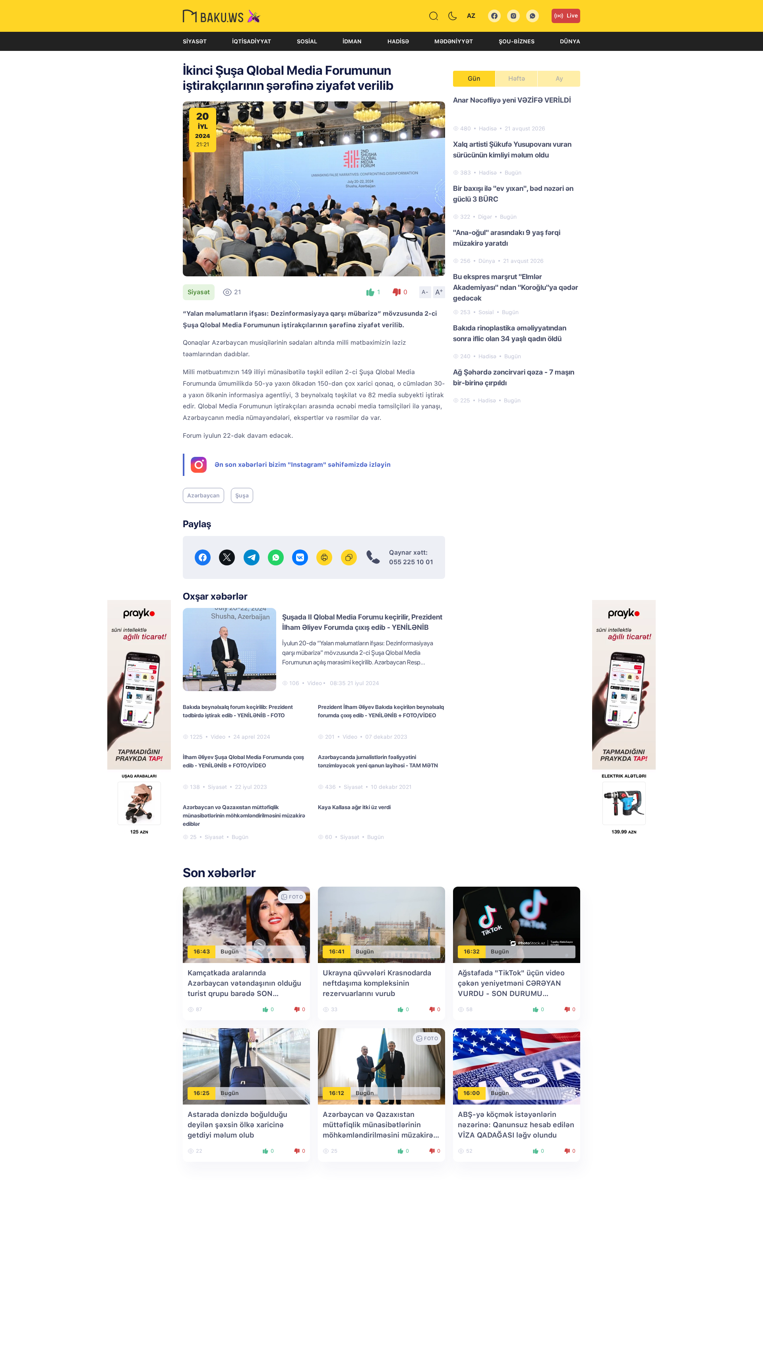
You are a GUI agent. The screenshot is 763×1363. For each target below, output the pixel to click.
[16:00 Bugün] (516, 1066)
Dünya (570, 41)
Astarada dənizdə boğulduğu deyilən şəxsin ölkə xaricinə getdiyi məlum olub (237, 1124)
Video (314, 683)
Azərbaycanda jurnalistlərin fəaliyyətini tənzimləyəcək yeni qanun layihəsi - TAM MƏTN (378, 761)
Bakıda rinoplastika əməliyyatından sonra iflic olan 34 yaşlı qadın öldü (509, 333)
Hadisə (398, 41)
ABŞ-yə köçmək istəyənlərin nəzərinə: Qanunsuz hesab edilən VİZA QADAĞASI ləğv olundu (516, 1124)
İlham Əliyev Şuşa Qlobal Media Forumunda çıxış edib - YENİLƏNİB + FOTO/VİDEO (243, 761)
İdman (352, 41)
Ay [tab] (559, 78)
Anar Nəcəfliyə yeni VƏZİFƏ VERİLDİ (512, 100)
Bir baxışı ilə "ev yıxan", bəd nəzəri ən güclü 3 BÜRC (513, 193)
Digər (485, 217)
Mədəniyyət (453, 41)
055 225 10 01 (411, 562)
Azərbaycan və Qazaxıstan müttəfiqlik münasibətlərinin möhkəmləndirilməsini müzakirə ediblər (244, 815)
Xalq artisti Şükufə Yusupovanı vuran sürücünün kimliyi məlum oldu (512, 149)
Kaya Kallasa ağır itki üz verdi (354, 807)
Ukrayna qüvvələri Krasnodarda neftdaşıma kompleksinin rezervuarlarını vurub (377, 983)
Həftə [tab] (516, 78)
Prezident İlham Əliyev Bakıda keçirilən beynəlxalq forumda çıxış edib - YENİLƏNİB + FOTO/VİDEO (381, 711)
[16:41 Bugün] (381, 924)
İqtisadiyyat (251, 41)
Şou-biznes (516, 41)
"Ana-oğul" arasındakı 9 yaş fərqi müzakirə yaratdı (506, 237)
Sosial (307, 41)
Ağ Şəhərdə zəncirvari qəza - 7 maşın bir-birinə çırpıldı (513, 377)
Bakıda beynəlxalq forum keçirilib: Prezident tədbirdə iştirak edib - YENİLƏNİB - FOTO (238, 711)
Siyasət (195, 41)
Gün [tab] (474, 78)
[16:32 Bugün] (516, 924)
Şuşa (242, 495)
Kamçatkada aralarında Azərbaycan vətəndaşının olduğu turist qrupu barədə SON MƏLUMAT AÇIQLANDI (244, 993)
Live (572, 15)
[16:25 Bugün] (246, 1066)
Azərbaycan (203, 495)
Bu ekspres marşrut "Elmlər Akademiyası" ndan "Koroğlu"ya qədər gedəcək (515, 287)
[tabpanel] (516, 250)
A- (425, 292)
